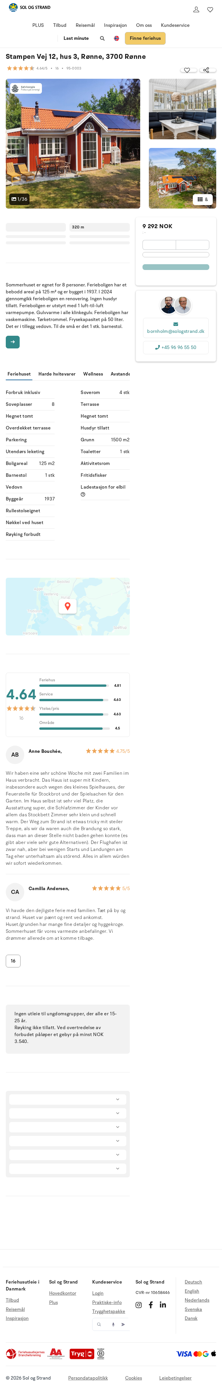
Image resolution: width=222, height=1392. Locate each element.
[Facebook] (151, 1304)
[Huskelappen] (210, 9)
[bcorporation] (102, 1358)
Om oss (144, 25)
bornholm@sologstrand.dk (175, 331)
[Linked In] (163, 1304)
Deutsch (193, 1282)
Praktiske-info (107, 1302)
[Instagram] (139, 1304)
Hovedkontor (62, 1293)
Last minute (76, 38)
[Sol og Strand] (29, 8)
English (192, 1291)
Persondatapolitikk (88, 1378)
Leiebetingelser (175, 1378)
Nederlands (197, 1300)
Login (97, 1293)
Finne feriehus (145, 38)
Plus (53, 1302)
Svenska (193, 1309)
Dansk (191, 1318)
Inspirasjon (115, 25)
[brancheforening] (26, 1358)
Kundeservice (175, 25)
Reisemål (85, 25)
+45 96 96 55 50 (179, 347)
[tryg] (83, 1358)
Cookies (133, 1378)
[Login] (196, 9)
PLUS (38, 25)
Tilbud (59, 25)
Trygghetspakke (108, 1311)
